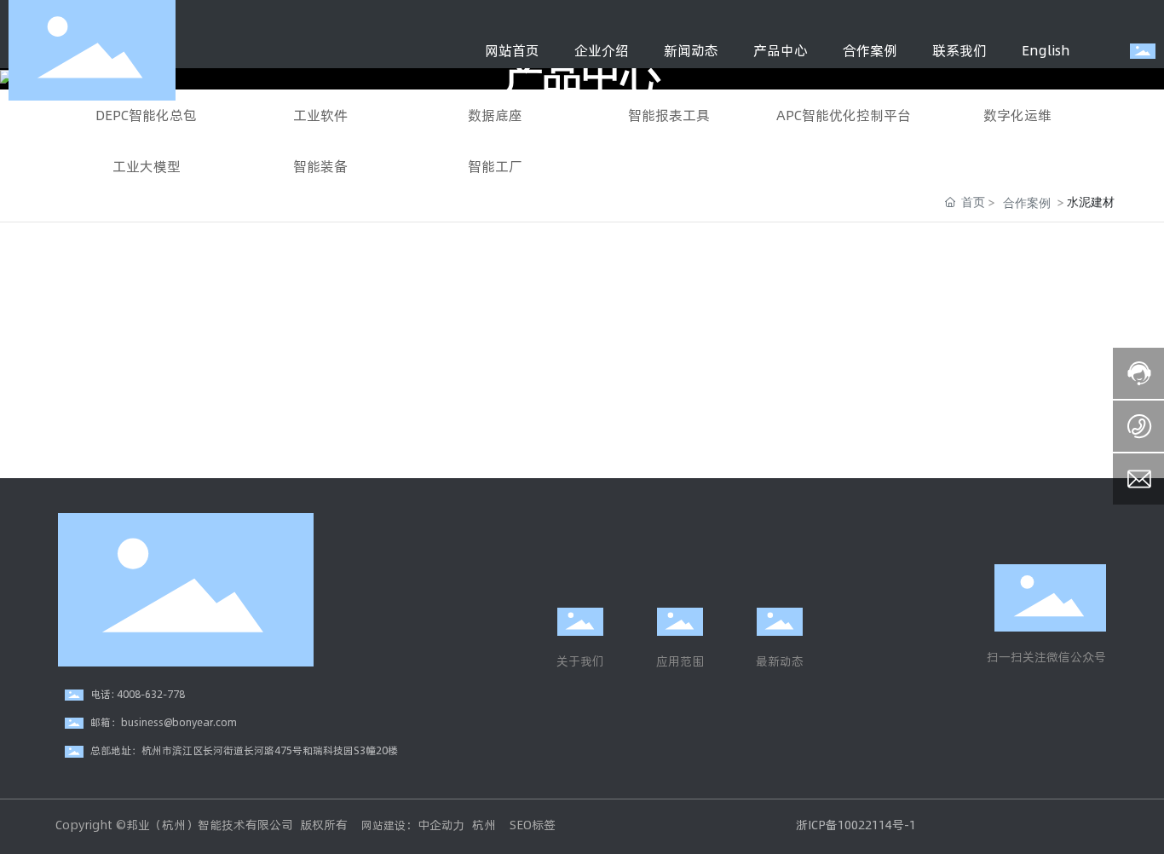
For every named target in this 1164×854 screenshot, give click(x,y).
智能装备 (320, 166)
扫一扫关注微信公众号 (1046, 657)
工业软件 (320, 114)
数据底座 (495, 114)
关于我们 (580, 661)
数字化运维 (1017, 114)
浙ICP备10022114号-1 (856, 824)
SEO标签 (531, 824)
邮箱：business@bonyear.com (163, 722)
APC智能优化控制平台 (843, 114)
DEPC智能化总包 (146, 114)
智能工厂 (495, 166)
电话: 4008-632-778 (137, 694)
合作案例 (1027, 202)
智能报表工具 (669, 114)
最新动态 (780, 661)
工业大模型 (146, 166)
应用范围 (680, 661)
